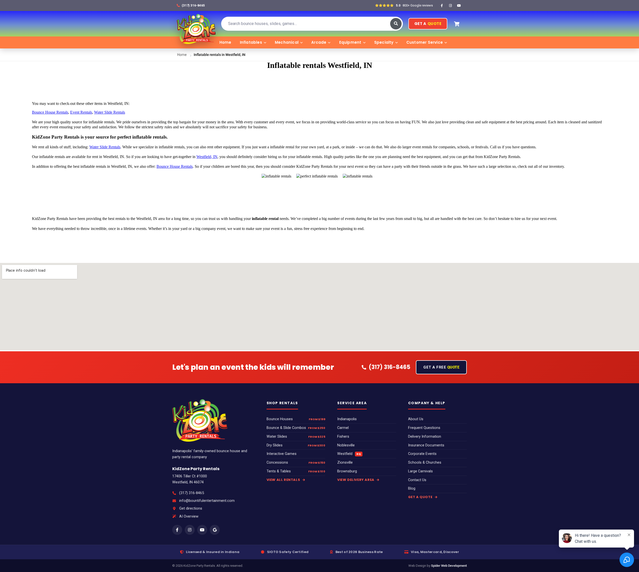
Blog (411, 488)
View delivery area (356, 479)
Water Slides (277, 436)
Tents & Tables (279, 471)
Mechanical (287, 42)
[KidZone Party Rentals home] (196, 23)
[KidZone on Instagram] (450, 5)
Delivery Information (424, 436)
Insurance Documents (426, 445)
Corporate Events (422, 454)
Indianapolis (347, 419)
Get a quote (420, 497)
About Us (415, 419)
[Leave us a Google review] (215, 530)
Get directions (190, 508)
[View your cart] (456, 23)
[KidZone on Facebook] (441, 5)
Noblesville (346, 445)
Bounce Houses (280, 419)
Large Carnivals (420, 471)
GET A (427, 23)
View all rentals (284, 479)
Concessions (277, 462)
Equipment (350, 42)
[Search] (396, 23)
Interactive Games (282, 454)
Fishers (343, 436)
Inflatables (251, 42)
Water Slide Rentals (109, 112)
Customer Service (424, 42)
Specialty (384, 42)
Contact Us (417, 480)
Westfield (349, 454)
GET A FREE (441, 367)
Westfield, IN (206, 157)
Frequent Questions (424, 428)
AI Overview (188, 516)
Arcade (318, 42)
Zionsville (345, 462)
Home (225, 42)
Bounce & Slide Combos (286, 428)
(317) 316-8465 (191, 493)
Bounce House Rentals (50, 112)
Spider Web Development (449, 566)
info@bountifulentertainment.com (207, 501)
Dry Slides (275, 445)
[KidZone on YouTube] (458, 5)
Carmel (343, 428)
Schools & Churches (424, 462)
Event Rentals (81, 112)
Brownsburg (347, 471)
